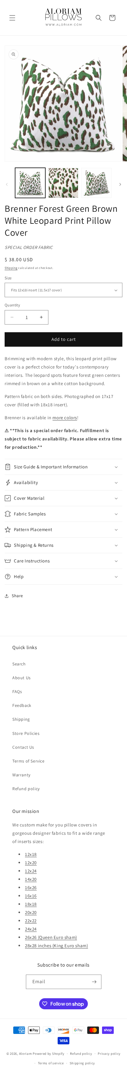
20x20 (31, 912)
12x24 (31, 871)
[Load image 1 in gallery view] (30, 183)
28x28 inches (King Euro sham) (56, 945)
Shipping (11, 268)
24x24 (31, 929)
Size (8, 278)
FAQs (17, 691)
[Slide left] (7, 184)
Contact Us (23, 747)
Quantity (12, 305)
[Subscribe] (94, 982)
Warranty (21, 775)
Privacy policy (109, 1053)
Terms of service (51, 1063)
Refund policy (26, 788)
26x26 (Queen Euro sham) (51, 937)
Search (19, 664)
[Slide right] (120, 184)
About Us (21, 677)
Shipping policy (82, 1063)
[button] (12, 18)
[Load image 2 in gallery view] (63, 183)
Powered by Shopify (48, 1053)
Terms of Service (28, 761)
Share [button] (17, 595)
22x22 (31, 921)
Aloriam (25, 1053)
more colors (64, 417)
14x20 (31, 879)
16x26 (31, 887)
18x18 (31, 904)
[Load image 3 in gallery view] (96, 183)
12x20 (31, 862)
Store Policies (25, 733)
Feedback (21, 705)
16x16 (31, 896)
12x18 (31, 854)
